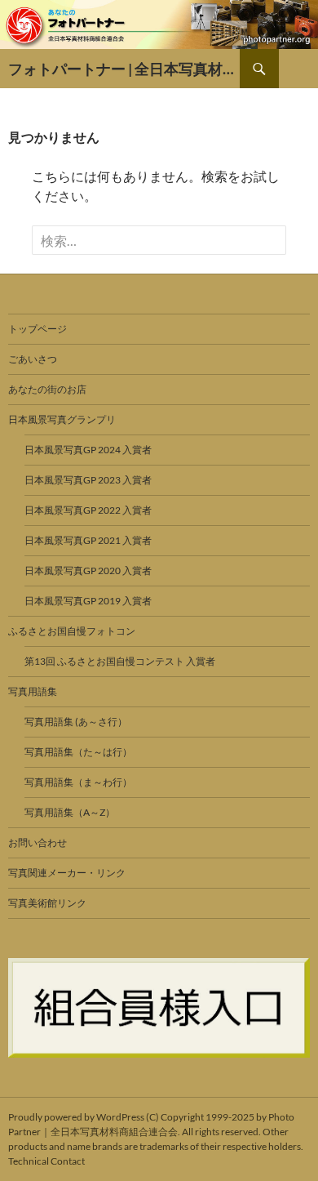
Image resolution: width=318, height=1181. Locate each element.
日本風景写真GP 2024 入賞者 (88, 449)
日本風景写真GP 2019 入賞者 (88, 601)
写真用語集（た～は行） (78, 752)
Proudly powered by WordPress (76, 1117)
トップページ (37, 329)
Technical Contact (46, 1161)
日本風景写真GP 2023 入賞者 (88, 480)
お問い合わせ (37, 842)
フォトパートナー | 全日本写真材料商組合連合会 (124, 69)
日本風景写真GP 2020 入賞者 (88, 570)
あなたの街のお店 (47, 389)
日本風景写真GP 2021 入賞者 (88, 540)
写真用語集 (32, 691)
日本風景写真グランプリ (62, 419)
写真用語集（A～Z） (69, 812)
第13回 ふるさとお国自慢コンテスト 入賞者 (119, 661)
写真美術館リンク (47, 903)
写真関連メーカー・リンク (67, 873)
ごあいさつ (32, 359)
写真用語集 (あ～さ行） (75, 721)
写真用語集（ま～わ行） (78, 782)
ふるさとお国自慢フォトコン (71, 631)
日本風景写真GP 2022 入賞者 (88, 510)
